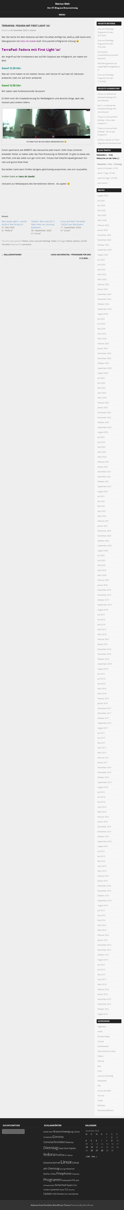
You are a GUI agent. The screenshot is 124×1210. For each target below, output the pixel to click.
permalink (27, 244)
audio (46, 1131)
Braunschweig (103, 1036)
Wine (66, 1194)
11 (87, 1144)
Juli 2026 (101, 200)
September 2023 (105, 368)
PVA (99, 1085)
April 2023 (102, 393)
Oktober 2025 (103, 245)
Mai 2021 (101, 506)
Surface (46, 1190)
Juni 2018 (101, 678)
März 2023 (102, 397)
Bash (51, 1132)
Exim (66, 1148)
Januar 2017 (103, 762)
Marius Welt (62, 3)
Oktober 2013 (103, 954)
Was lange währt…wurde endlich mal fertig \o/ (14, 223)
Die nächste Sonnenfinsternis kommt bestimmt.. (108, 55)
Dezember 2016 (104, 767)
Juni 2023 (101, 383)
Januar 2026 (103, 230)
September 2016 (105, 782)
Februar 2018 (103, 698)
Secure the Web (104, 1090)
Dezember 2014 (104, 886)
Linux (31, 241)
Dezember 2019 (104, 590)
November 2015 (104, 831)
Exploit (72, 1148)
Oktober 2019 (103, 600)
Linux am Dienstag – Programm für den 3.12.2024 (71, 256)
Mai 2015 (101, 861)
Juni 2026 (101, 205)
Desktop (69, 1142)
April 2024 (102, 333)
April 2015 (102, 866)
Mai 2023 (101, 388)
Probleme (75, 1174)
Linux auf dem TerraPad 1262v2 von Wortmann (73, 223)
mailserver (70, 1169)
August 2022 (103, 432)
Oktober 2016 (103, 777)
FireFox (59, 1155)
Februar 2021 (103, 521)
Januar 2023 (103, 407)
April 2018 (102, 688)
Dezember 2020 (104, 531)
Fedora (25, 241)
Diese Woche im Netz (107, 1051)
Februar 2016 (103, 817)
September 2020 (105, 545)
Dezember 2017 (104, 708)
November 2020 (104, 536)
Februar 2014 (103, 935)
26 (92, 1150)
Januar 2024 (103, 348)
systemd (54, 1189)
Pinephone (102, 1080)
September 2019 (105, 604)
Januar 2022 (103, 467)
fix (66, 1155)
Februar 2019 (103, 639)
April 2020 (102, 570)
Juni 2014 (101, 915)
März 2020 (102, 575)
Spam (70, 1185)
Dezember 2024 (104, 294)
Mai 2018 (101, 683)
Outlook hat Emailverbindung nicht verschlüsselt (107, 97)
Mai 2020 (101, 565)
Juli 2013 (101, 964)
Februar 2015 (103, 876)
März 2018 (102, 693)
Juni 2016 (101, 797)
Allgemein (102, 1026)
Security (101, 1095)
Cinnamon (47, 1137)
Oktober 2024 (103, 304)
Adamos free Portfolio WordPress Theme (50, 1205)
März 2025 (102, 279)
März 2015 (102, 871)
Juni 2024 (101, 323)
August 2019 (103, 609)
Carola (77, 1131)
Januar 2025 (103, 289)
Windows (101, 1105)
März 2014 (102, 930)
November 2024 (104, 299)
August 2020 (103, 550)
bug (71, 1131)
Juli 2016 (101, 792)
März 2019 (102, 634)
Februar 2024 (103, 343)
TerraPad (6, 244)
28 (102, 1150)
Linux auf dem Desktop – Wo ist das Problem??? (107, 120)
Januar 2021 (103, 526)
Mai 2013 (101, 974)
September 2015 (105, 841)
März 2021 (102, 516)
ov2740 (84, 241)
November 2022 (104, 417)
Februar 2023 (103, 402)
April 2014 (102, 925)
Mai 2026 (101, 210)
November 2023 (104, 358)
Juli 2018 (101, 674)
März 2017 (102, 752)
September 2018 (105, 664)
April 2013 (102, 979)
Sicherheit (61, 1185)
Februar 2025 (103, 284)
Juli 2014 (101, 910)
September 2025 (105, 250)
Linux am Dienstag (42, 241)
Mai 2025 (101, 269)
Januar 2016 (103, 821)
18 (87, 1147)
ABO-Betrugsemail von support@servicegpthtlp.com (109, 66)
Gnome (47, 1162)
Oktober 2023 (103, 363)
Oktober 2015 (103, 836)
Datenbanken (103, 1046)
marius (33, 30)
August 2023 (103, 373)
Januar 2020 (103, 585)
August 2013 (103, 959)
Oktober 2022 (103, 422)
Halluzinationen (11, 254)
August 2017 (103, 728)
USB (54, 1194)
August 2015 (103, 846)
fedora (69, 241)
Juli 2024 (101, 319)
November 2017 (104, 713)
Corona (101, 1041)
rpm (77, 1180)
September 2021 (105, 486)
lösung (62, 1169)
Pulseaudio (66, 1180)
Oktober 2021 (103, 481)
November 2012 (104, 1004)
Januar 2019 (103, 644)
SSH (75, 1185)
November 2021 (104, 476)
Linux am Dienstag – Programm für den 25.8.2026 (106, 32)
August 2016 (103, 787)
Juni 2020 (101, 560)
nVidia (53, 1174)
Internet (101, 1061)
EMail (61, 1148)
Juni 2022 (101, 442)
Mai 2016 (101, 802)
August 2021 (103, 491)
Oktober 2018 (103, 659)
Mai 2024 (101, 328)
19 (92, 1147)
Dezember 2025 (104, 235)
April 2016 (102, 807)
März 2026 (102, 220)
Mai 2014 (101, 920)
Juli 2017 (101, 733)
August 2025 (103, 254)
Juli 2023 (101, 378)
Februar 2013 (103, 989)
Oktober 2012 (103, 1009)
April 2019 (102, 629)
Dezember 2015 (104, 826)
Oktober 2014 (103, 895)
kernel (56, 1162)
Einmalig (118, 164)
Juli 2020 (101, 555)
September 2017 (105, 723)
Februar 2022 (103, 462)
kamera (76, 241)
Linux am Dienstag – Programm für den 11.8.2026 (106, 78)
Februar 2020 (103, 580)
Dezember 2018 (104, 649)
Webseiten (101, 164)
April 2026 (102, 215)
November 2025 (104, 240)
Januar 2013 (103, 994)
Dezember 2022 (104, 412)
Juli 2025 (101, 259)
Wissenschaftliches (106, 1110)
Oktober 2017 (103, 718)
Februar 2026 (103, 225)
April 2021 (102, 511)
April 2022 (102, 452)
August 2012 (103, 1014)
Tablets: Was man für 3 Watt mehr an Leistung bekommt (43, 224)
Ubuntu (72, 1190)
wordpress (73, 1194)
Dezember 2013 (104, 945)
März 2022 (102, 457)
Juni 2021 (101, 501)
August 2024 (103, 314)
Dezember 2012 (104, 999)
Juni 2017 (101, 738)
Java (99, 1066)
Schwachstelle (48, 1185)
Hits (110, 164)
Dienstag (50, 1147)
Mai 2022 (101, 447)
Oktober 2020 (103, 541)
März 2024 (102, 338)
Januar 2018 (103, 703)
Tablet (53, 241)
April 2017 (102, 747)
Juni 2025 (101, 264)
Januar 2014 (103, 940)
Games (70, 1155)
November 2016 (104, 772)
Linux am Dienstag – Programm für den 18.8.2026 (106, 43)
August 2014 (103, 905)
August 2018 (103, 669)
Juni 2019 (101, 619)
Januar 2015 (103, 881)
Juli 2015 (101, 851)
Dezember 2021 (104, 471)
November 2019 (104, 595)
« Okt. (88, 1156)
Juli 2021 (101, 496)
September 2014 (105, 900)
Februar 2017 (103, 757)
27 (97, 1150)
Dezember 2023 (104, 353)
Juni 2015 (101, 856)
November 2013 (104, 950)
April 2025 (102, 274)
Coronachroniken (54, 1142)
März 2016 (102, 812)
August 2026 (103, 195)
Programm (52, 1179)
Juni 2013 (101, 969)
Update (47, 1193)
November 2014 (104, 891)
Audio (100, 1031)
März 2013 (102, 984)
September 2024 (105, 309)
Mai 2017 (101, 743)
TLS (66, 1189)
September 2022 (105, 427)
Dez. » (94, 1156)
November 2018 (104, 654)
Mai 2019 (101, 624)
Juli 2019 (101, 614)
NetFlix (46, 1173)
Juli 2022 (101, 437)
